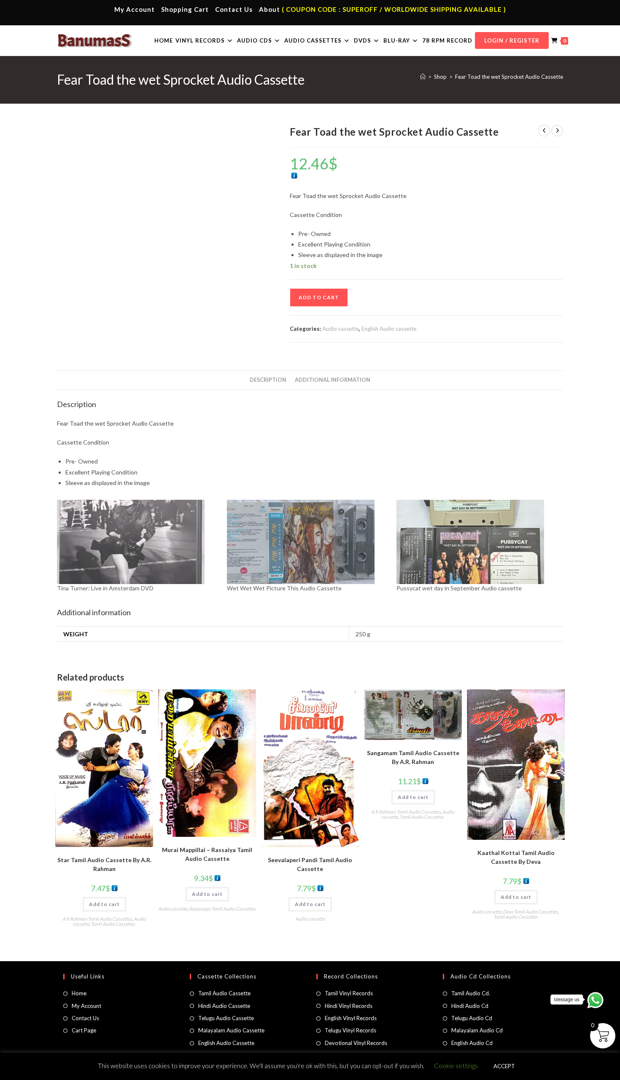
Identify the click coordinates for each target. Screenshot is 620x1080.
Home (79, 993)
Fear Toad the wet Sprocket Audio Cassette (509, 76)
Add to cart (319, 297)
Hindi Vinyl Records (348, 1005)
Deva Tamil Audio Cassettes (530, 911)
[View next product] (557, 131)
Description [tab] (268, 380)
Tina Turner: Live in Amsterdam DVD (105, 588)
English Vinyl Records (351, 1018)
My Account (134, 9)
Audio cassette (340, 328)
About (269, 9)
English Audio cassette (388, 328)
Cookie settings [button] (456, 1065)
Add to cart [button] (104, 904)
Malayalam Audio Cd (477, 1030)
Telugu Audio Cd (471, 1018)
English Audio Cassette (226, 1043)
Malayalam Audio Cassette (231, 1030)
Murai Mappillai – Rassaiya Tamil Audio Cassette (207, 854)
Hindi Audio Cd (469, 1005)
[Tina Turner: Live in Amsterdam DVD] (137, 542)
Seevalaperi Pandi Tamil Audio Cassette (310, 864)
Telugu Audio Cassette (226, 1018)
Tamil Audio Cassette (224, 993)
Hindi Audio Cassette (224, 1005)
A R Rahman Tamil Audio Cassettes (97, 919)
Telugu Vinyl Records (350, 1030)
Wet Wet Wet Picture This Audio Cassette (284, 588)
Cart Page (84, 1030)
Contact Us (234, 9)
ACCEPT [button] (504, 1066)
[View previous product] (544, 131)
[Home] (423, 76)
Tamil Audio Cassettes (113, 924)
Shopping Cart (185, 9)
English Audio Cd (472, 1043)
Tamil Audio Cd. (470, 993)
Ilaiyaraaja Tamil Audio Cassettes (222, 909)
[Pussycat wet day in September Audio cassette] (477, 542)
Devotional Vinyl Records (356, 1043)
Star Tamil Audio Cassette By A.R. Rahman (104, 864)
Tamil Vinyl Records (349, 993)
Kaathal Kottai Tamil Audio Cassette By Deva (516, 857)
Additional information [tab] (332, 380)
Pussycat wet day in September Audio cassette (459, 588)
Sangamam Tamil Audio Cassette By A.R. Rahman (413, 757)
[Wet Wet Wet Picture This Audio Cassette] (307, 542)
